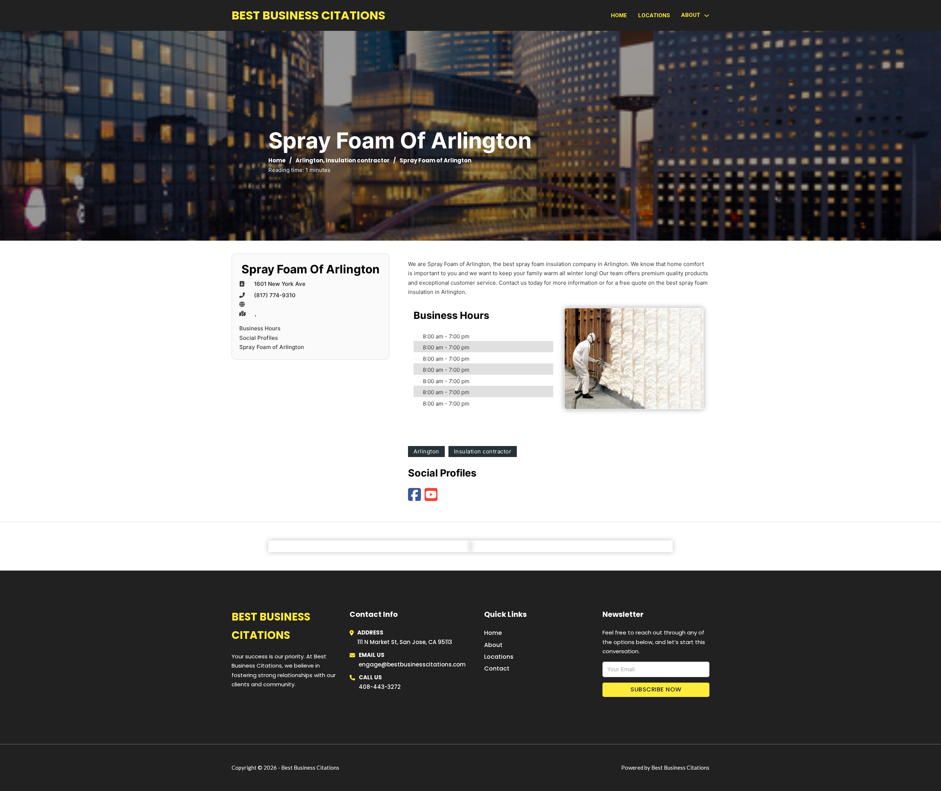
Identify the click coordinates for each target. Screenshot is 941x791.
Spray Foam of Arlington (271, 347)
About (493, 645)
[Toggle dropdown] (706, 15)
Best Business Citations (308, 15)
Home (619, 15)
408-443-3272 (380, 687)
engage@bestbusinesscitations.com (412, 664)
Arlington (309, 160)
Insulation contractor (358, 160)
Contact (496, 668)
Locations (654, 15)
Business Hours (259, 328)
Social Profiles (258, 337)
